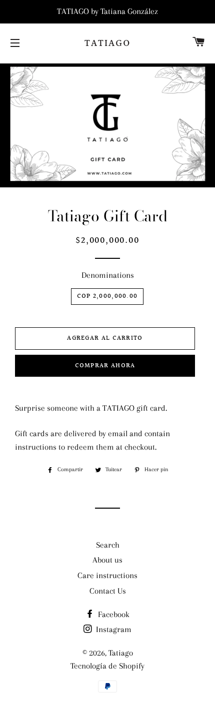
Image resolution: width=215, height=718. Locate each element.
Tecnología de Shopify (107, 666)
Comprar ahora (105, 366)
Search (108, 545)
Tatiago (107, 43)
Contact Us (108, 591)
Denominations (108, 275)
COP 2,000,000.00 (107, 296)
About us (107, 560)
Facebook (113, 614)
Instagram (113, 629)
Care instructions (108, 575)
